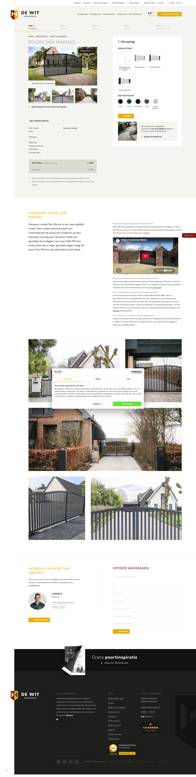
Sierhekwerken (109, 14)
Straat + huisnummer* (124, 616)
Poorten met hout (114, 734)
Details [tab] (98, 379)
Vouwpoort (112, 716)
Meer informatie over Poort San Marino (48, 107)
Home (30, 36)
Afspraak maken (149, 3)
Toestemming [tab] (67, 379)
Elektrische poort (114, 725)
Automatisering (135, 14)
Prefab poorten (114, 739)
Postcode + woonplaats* (124, 623)
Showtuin (87, 3)
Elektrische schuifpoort (117, 707)
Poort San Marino (58, 36)
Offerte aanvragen (171, 14)
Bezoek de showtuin (153, 137)
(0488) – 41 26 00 (176, 3)
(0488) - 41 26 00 (58, 607)
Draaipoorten (82, 14)
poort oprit (157, 287)
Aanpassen (97, 404)
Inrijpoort (111, 730)
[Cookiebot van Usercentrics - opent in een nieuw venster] (133, 372)
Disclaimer (152, 761)
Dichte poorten (114, 721)
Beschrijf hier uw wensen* (125, 576)
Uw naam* (119, 593)
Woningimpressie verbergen (43, 83)
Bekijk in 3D (85, 51)
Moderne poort (114, 712)
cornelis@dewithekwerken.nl (63, 602)
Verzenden (123, 631)
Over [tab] (128, 379)
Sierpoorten (42, 36)
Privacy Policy (164, 761)
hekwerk (116, 311)
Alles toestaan (127, 404)
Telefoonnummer (122, 608)
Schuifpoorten (95, 14)
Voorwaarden (140, 761)
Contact (161, 3)
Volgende (127, 116)
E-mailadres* (120, 601)
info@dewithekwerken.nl (150, 707)
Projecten (77, 3)
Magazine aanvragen (100, 3)
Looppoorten (122, 14)
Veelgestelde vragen (116, 698)
